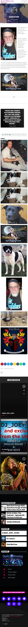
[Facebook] (7, 624)
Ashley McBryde (13, 522)
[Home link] (7, 1)
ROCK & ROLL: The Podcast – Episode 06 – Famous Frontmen (16, 515)
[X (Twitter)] (2, 624)
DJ (1, 372)
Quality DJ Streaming (14, 616)
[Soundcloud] (4, 624)
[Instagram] (5, 624)
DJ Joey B (5, 449)
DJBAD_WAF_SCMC (8, 413)
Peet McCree (5, 485)
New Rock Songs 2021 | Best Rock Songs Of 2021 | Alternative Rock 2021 (16, 507)
